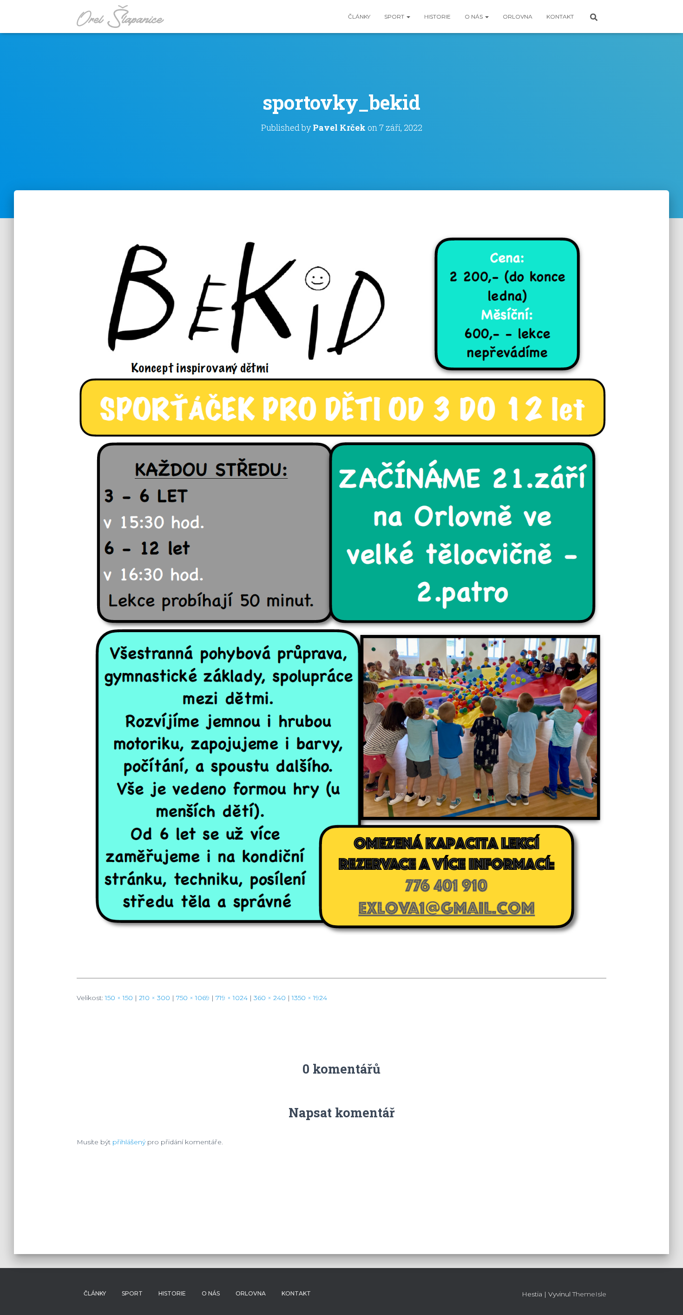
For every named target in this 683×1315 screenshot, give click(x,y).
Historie (437, 16)
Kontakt (560, 16)
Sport (395, 16)
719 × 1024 (232, 998)
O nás (474, 16)
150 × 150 (119, 998)
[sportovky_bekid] (341, 600)
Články (359, 16)
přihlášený (128, 1142)
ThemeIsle (589, 1294)
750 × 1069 (193, 998)
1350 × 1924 (309, 998)
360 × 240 (270, 998)
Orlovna (517, 16)
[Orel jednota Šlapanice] (120, 16)
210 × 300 (154, 998)
